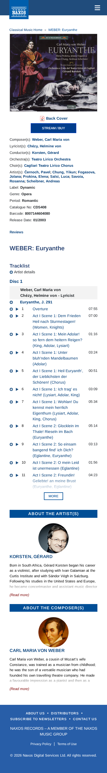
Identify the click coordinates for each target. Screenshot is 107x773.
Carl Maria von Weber (37, 650)
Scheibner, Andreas (43, 181)
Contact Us (85, 719)
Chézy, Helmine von (44, 146)
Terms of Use (67, 744)
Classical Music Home (26, 30)
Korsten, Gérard (45, 153)
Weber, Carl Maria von (50, 139)
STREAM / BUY (53, 128)
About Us (36, 713)
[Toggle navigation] (96, 7)
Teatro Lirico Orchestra (51, 159)
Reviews (16, 232)
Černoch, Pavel (37, 172)
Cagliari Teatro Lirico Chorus (48, 165)
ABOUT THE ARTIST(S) (53, 513)
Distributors (65, 713)
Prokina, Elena (35, 176)
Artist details (24, 272)
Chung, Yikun (64, 172)
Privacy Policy (40, 744)
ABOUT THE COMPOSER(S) (53, 607)
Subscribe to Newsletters (39, 719)
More (53, 496)
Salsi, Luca (59, 176)
